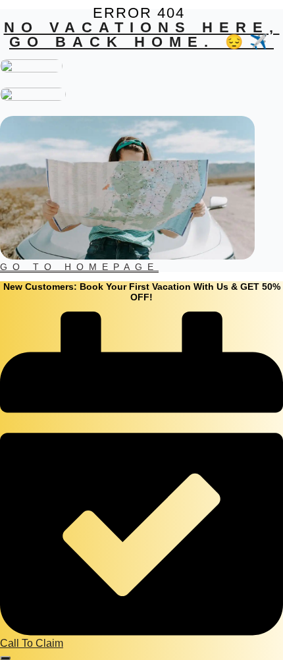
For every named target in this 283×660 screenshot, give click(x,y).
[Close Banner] (5, 658)
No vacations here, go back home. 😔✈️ (142, 34)
